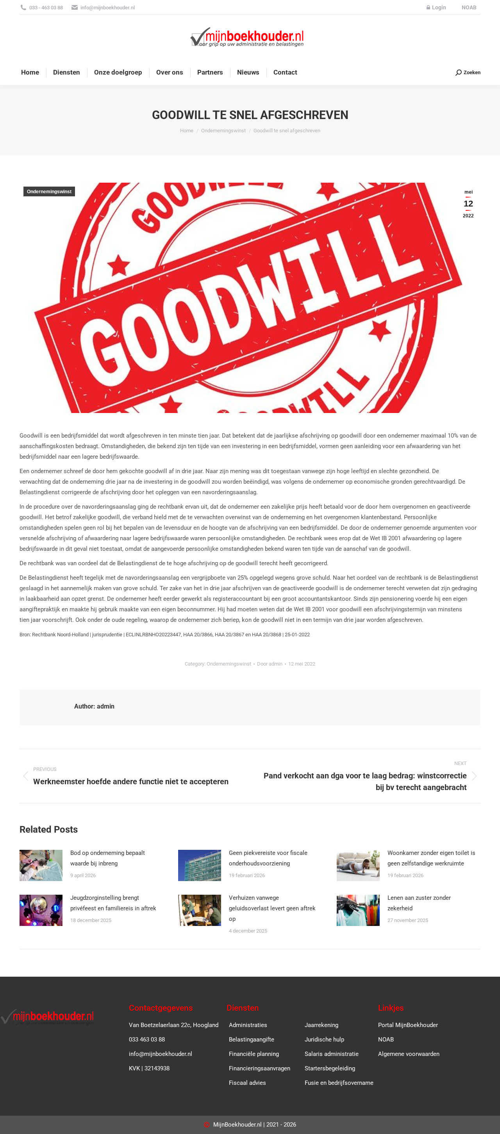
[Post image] (41, 865)
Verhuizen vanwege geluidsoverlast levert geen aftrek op (272, 908)
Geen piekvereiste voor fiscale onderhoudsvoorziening (268, 858)
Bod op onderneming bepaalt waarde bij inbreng (107, 858)
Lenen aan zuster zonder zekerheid (419, 903)
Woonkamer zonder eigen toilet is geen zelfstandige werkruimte (431, 858)
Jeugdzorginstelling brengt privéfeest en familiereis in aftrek (113, 903)
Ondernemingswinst (49, 191)
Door (269, 664)
